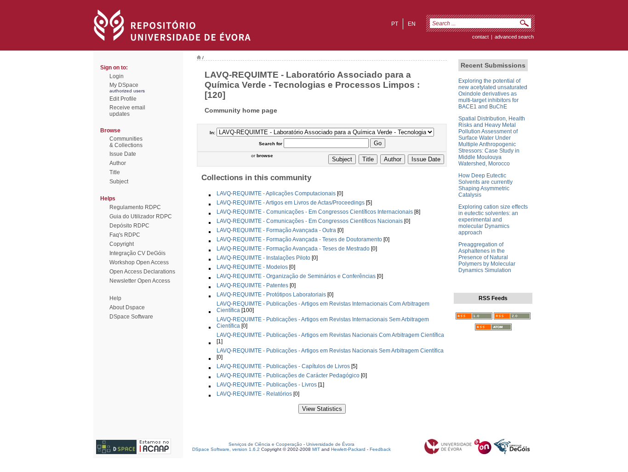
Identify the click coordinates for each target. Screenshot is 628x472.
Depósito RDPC (129, 225)
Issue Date (122, 154)
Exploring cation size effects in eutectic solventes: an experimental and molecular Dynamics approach (493, 220)
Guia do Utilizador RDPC (140, 216)
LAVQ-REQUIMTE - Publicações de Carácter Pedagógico (288, 375)
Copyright (121, 244)
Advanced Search (514, 37)
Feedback (380, 449)
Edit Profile (123, 99)
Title (114, 172)
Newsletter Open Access (139, 281)
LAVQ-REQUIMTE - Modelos (252, 267)
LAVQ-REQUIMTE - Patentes (252, 285)
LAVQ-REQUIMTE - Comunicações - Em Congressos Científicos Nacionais (310, 221)
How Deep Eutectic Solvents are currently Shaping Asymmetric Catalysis (485, 185)
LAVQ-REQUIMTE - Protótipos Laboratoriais (271, 294)
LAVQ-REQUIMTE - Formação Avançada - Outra (276, 230)
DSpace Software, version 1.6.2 (226, 449)
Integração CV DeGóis (137, 253)
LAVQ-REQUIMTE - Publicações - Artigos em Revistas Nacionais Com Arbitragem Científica (330, 335)
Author (117, 163)
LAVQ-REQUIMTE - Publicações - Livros (267, 384)
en (412, 24)
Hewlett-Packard (348, 449)
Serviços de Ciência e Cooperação (265, 444)
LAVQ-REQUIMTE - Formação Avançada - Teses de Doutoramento (299, 239)
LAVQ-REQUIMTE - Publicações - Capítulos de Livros (283, 366)
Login (116, 76)
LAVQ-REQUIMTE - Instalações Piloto (263, 258)
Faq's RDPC (124, 235)
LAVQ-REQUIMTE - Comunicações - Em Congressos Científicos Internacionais (315, 212)
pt (394, 24)
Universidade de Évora (330, 444)
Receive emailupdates (127, 110)
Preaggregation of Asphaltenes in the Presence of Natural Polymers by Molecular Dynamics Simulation (486, 257)
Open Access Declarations (142, 271)
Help (115, 298)
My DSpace (123, 85)
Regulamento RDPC (135, 207)
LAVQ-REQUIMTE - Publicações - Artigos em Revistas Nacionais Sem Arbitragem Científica (330, 350)
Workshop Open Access (139, 262)
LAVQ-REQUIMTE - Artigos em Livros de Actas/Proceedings (291, 202)
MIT (316, 449)
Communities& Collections (126, 142)
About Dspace (127, 307)
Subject (118, 181)
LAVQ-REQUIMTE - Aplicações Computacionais (276, 193)
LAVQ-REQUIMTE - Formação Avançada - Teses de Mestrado (293, 248)
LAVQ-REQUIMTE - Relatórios (254, 394)
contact (480, 37)
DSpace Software (131, 316)
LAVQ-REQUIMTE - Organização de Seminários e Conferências (296, 276)
